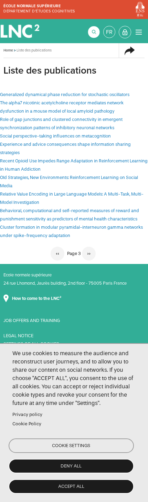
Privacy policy (27, 414)
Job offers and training (31, 320)
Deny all (71, 466)
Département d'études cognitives (39, 11)
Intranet (125, 32)
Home (8, 50)
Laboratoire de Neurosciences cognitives (20, 31)
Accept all (71, 486)
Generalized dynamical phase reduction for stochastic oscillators (64, 94)
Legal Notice (18, 336)
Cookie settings (71, 445)
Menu (139, 32)
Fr (109, 32)
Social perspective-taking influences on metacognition (55, 136)
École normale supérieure (32, 6)
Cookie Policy (26, 424)
